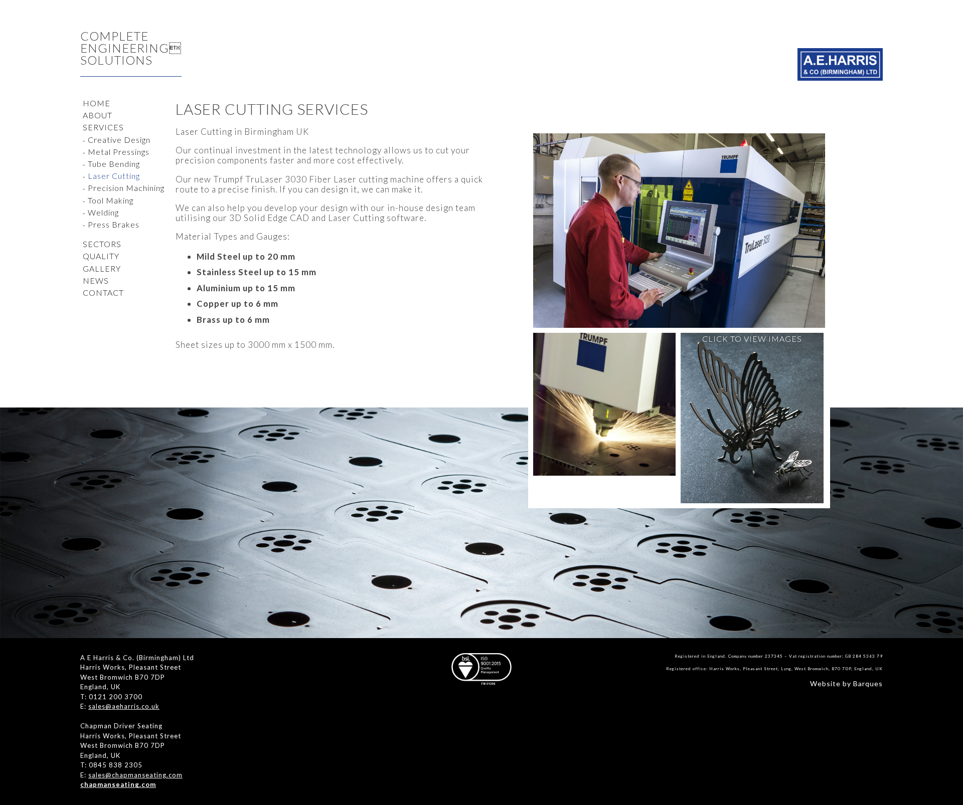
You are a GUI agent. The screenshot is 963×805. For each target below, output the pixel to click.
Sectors (102, 244)
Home (96, 103)
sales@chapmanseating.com (135, 775)
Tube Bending (114, 163)
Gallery (102, 268)
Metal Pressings (118, 151)
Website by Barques (846, 683)
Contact (103, 292)
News (96, 280)
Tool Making (110, 200)
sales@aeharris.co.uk (123, 706)
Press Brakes (113, 224)
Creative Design (119, 139)
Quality (101, 256)
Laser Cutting (114, 175)
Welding (103, 212)
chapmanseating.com (118, 784)
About (97, 115)
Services (103, 127)
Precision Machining (126, 187)
